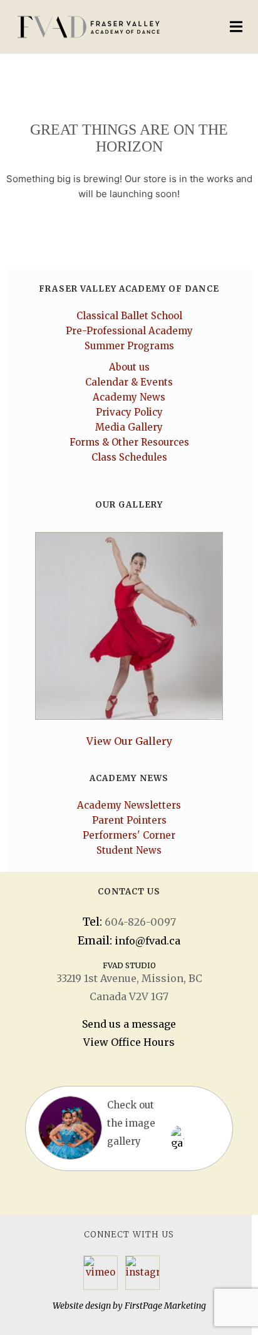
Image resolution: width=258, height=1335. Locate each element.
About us (129, 367)
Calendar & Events (129, 382)
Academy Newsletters (129, 805)
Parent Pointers (129, 820)
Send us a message (129, 1024)
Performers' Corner (129, 835)
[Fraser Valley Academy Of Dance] (100, 27)
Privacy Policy (129, 412)
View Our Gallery (129, 741)
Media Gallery (129, 427)
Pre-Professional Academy (129, 331)
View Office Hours (129, 1042)
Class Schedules (129, 457)
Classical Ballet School (129, 316)
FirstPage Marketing (165, 1305)
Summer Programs (129, 346)
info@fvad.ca (147, 940)
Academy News (129, 397)
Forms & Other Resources (129, 442)
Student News (129, 850)
